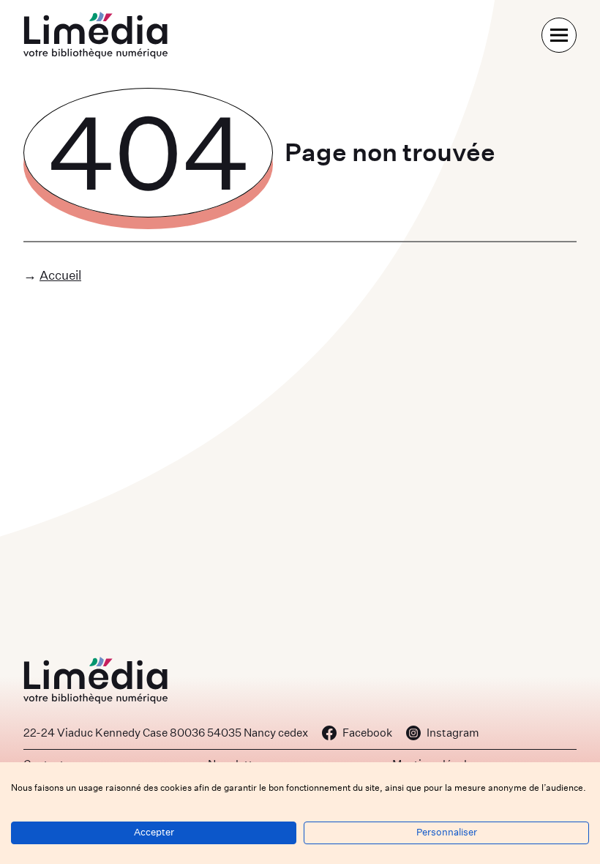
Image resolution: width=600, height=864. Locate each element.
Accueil (60, 275)
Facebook (367, 733)
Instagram (453, 733)
